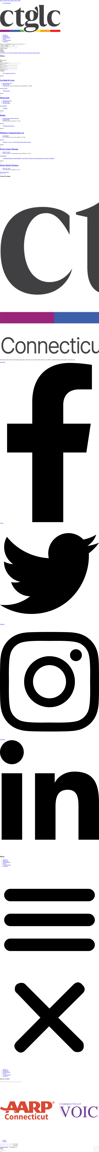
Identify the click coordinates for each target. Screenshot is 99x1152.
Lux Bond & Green (7, 80)
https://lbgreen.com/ (7, 83)
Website (2, 69)
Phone (1, 64)
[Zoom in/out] (0, 1150)
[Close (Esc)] (5, 1150)
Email (1, 67)
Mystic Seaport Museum (9, 149)
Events (4, 863)
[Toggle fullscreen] (2, 1150)
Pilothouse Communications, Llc (12, 133)
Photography (5, 98)
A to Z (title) (3, 52)
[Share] (3, 1150)
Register (5, 1141)
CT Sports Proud (7, 865)
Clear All (2, 70)
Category (2, 45)
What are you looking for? (6, 44)
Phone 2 (2, 66)
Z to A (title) (9, 52)
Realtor (3, 115)
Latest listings (15, 52)
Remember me (13, 1147)
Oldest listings (21, 52)
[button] (49, 968)
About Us (5, 859)
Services (2, 123)
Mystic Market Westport (9, 165)
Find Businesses (6, 862)
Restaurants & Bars (4, 172)
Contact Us (5, 866)
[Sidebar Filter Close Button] (0, 59)
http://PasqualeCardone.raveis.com (11, 118)
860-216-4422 (6, 102)
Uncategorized (3, 106)
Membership (6, 861)
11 (4, 173)
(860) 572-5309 (6, 152)
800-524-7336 (6, 84)
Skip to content (3, 0)
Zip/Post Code (3, 63)
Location (2, 47)
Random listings (36, 52)
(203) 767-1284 (6, 168)
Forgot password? (4, 1147)
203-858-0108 (6, 119)
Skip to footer (17, 0)
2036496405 (6, 136)
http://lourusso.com (7, 100)
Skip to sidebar (10, 0)
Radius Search (3, 60)
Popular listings (28, 52)
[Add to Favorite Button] (0, 77)
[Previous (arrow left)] (0, 1151)
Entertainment (3, 156)
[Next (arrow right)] (2, 1151)
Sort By (2, 51)
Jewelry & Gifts (3, 88)
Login (4, 1140)
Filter (2, 49)
